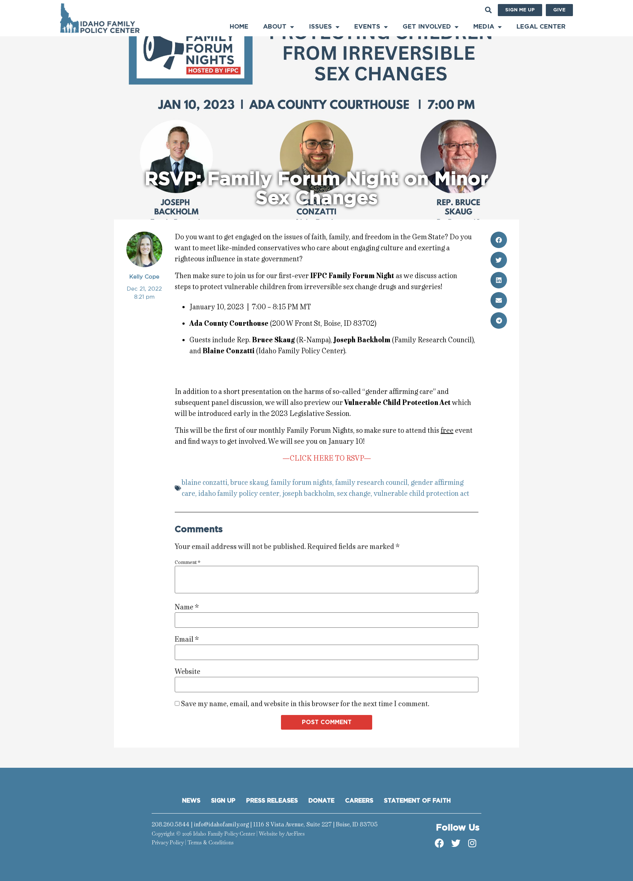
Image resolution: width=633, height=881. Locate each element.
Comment (187, 562)
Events (367, 26)
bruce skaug (249, 482)
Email (187, 639)
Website (187, 671)
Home (239, 26)
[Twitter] (455, 843)
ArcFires (295, 833)
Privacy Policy (168, 842)
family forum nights (301, 482)
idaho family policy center (239, 493)
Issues (320, 26)
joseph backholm (308, 493)
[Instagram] (472, 843)
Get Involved (427, 26)
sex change (354, 493)
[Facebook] (439, 843)
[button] (488, 10)
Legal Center (541, 26)
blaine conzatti (204, 482)
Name (187, 607)
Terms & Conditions (211, 842)
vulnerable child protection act (421, 493)
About (274, 26)
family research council (371, 482)
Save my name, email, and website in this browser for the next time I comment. (305, 704)
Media (483, 26)
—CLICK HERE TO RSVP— (326, 458)
